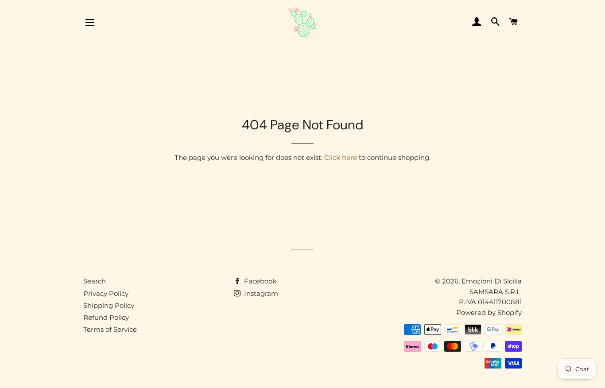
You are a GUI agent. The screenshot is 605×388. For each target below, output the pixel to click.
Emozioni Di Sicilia (492, 281)
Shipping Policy (108, 305)
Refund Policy (106, 317)
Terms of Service (110, 329)
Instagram (260, 293)
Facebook (259, 281)
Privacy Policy (105, 293)
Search (94, 281)
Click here (340, 157)
